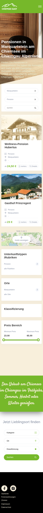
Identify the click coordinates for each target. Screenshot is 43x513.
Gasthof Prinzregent (18, 203)
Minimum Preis (10, 331)
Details (34, 166)
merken (23, 166)
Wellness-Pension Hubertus (16, 145)
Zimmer (4, 500)
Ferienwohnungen (8, 497)
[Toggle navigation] (40, 6)
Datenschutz (6, 507)
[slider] (3, 339)
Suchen (10, 457)
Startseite (5, 494)
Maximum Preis (33, 331)
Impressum (5, 504)
